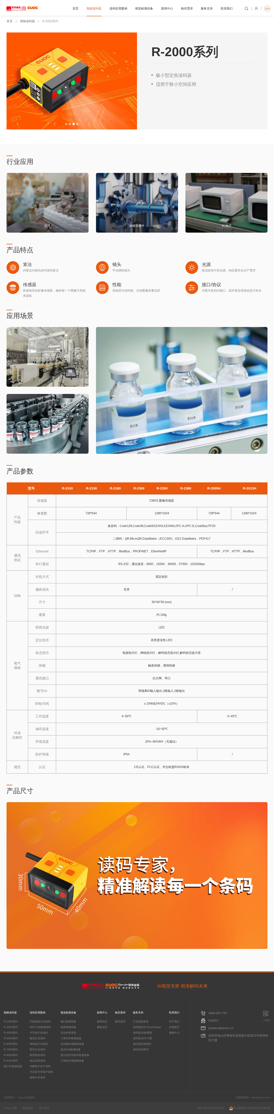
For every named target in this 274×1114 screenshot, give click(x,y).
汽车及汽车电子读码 (41, 1071)
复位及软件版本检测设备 (75, 1055)
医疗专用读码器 (13, 1066)
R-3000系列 (11, 1032)
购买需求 (120, 1021)
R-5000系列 (11, 1038)
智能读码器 (27, 21)
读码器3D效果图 (142, 1032)
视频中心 (174, 1032)
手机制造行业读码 (40, 1021)
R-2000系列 (11, 1027)
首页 (9, 21)
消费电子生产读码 (40, 1066)
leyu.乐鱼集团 (27, 1097)
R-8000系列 (11, 1055)
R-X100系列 (11, 1060)
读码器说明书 (141, 1049)
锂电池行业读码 (39, 1043)
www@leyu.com (260, 1097)
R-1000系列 (11, 1021)
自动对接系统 (68, 1032)
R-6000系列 (11, 1043)
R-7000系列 (11, 1049)
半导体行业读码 (39, 1032)
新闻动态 (102, 1021)
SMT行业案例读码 (40, 1027)
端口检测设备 (68, 1021)
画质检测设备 (68, 1027)
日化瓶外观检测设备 (72, 1043)
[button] (66, 124)
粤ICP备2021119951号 (210, 1108)
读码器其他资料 (142, 1043)
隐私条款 (28, 1108)
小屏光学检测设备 (71, 1038)
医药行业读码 (37, 1049)
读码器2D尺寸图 (142, 1038)
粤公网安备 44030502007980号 (251, 1108)
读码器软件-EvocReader (147, 1027)
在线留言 (174, 1027)
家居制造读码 (37, 1055)
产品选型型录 (141, 1021)
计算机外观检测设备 (72, 1060)
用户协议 (44, 1108)
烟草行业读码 (37, 1077)
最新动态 (102, 1027)
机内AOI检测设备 (71, 1049)
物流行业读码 (37, 1038)
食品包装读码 (37, 1060)
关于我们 (174, 1021)
